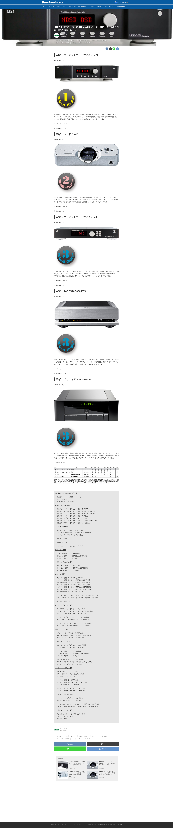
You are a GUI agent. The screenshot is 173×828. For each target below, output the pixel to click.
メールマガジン (112, 824)
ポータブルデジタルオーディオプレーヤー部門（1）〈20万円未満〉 (79, 704)
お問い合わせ (101, 824)
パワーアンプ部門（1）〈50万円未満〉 (69, 651)
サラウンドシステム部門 (64, 562)
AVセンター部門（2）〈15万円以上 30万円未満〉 (73, 556)
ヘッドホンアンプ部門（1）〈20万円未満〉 (71, 698)
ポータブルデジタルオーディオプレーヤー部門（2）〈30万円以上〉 (79, 706)
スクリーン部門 (62, 538)
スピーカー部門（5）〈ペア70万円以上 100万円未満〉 (74, 587)
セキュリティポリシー (78, 824)
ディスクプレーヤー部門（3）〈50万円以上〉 (71, 613)
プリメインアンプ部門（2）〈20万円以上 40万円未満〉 (75, 662)
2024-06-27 (63, 34)
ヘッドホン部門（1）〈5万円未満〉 (68, 680)
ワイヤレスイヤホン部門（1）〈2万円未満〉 (71, 688)
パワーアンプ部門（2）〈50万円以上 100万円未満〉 (74, 653)
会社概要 (53, 824)
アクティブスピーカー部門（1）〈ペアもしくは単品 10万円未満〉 (78, 595)
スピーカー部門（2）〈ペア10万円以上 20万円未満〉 (74, 580)
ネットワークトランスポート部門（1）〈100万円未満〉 (75, 623)
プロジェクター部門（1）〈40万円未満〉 (70, 530)
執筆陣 (120, 824)
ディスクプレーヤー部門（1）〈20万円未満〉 (71, 609)
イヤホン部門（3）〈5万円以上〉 (67, 676)
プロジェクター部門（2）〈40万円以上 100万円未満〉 (74, 532)
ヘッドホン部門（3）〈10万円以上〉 (69, 684)
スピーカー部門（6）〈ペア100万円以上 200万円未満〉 (75, 589)
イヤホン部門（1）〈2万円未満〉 (67, 671)
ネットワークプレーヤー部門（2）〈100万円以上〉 (73, 619)
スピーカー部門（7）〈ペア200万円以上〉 (70, 591)
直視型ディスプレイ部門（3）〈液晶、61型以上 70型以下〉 (76, 513)
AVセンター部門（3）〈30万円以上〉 (69, 558)
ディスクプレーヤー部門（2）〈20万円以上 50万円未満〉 (75, 611)
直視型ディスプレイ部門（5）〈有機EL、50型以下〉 (74, 518)
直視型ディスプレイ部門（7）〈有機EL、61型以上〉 (74, 523)
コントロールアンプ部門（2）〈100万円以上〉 (72, 647)
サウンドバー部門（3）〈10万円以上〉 (69, 570)
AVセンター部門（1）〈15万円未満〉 (69, 553)
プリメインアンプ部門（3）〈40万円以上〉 (71, 664)
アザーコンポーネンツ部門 (65, 716)
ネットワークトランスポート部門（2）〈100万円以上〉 (75, 625)
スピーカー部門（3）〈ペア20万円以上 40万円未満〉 (74, 582)
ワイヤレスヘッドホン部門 (65, 694)
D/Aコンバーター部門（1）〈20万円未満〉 (71, 633)
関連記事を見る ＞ (60, 128)
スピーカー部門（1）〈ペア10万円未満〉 (70, 578)
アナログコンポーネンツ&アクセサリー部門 (71, 714)
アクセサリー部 (62, 718)
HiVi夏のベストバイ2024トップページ (69, 497)
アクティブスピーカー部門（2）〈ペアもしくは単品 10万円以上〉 (78, 598)
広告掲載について (91, 824)
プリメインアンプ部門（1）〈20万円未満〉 (71, 659)
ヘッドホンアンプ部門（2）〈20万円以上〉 (71, 700)
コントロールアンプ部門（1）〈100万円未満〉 (72, 645)
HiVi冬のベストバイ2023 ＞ (66, 501)
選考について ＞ (62, 499)
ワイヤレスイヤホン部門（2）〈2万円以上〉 (71, 690)
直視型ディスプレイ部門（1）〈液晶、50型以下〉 (73, 509)
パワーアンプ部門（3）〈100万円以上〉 (70, 656)
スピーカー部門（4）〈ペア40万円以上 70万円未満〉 (74, 585)
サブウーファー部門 (63, 601)
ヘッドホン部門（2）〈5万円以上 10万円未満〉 (72, 682)
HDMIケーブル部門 (63, 542)
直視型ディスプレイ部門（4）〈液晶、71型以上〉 (73, 516)
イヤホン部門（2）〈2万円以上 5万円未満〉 (71, 674)
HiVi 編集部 (63, 36)
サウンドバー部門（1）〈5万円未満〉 (69, 565)
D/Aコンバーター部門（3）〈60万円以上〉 (71, 637)
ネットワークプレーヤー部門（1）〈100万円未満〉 (73, 617)
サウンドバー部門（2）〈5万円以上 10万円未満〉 (73, 568)
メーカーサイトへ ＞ (60, 124)
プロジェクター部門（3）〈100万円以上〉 (70, 535)
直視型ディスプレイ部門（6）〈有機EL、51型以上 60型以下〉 (77, 520)
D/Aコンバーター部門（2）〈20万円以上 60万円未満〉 (74, 635)
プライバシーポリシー (64, 824)
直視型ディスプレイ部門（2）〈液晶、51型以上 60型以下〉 (76, 511)
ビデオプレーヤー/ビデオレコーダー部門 (70, 546)
